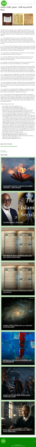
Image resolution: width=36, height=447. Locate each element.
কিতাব (4, 151)
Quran (1, 151)
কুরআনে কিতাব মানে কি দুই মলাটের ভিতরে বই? (9, 146)
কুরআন (6, 151)
